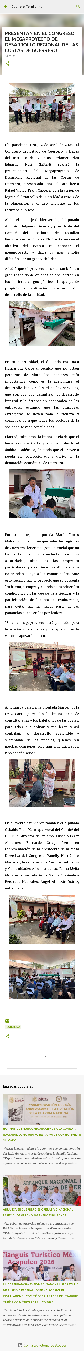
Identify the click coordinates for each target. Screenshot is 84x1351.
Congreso (13, 1027)
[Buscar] (78, 6)
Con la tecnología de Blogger (44, 1345)
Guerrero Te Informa (26, 6)
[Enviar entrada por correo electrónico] (7, 1022)
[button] (7, 64)
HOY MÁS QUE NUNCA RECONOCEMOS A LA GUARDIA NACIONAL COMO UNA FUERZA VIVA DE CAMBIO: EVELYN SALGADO (42, 1134)
